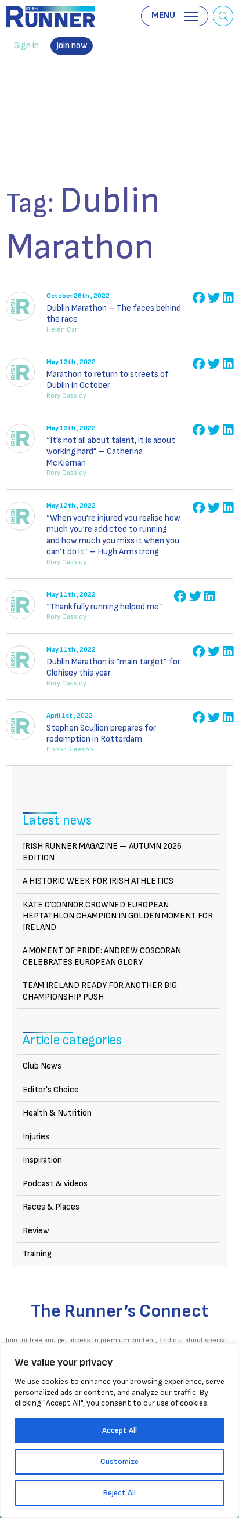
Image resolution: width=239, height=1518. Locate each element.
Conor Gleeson (69, 749)
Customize (119, 1461)
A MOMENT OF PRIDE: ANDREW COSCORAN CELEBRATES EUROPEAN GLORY (102, 956)
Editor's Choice (51, 1089)
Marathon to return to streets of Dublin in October (107, 380)
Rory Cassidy (66, 395)
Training (37, 1253)
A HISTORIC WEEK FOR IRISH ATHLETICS (98, 881)
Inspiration (42, 1159)
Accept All (119, 1430)
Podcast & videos (55, 1183)
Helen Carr (62, 329)
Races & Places (51, 1206)
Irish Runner (50, 16)
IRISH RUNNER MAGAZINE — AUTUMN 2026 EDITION (102, 852)
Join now (71, 45)
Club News (42, 1066)
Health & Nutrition (57, 1112)
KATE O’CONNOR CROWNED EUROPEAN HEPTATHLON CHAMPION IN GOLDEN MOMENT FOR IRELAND (118, 916)
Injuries (36, 1136)
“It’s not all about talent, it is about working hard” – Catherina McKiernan (110, 452)
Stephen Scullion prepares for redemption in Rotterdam (101, 733)
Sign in (26, 45)
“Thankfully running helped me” (104, 606)
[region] (119, 1430)
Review (36, 1230)
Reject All (119, 1493)
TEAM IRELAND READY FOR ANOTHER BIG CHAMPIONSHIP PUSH (100, 991)
